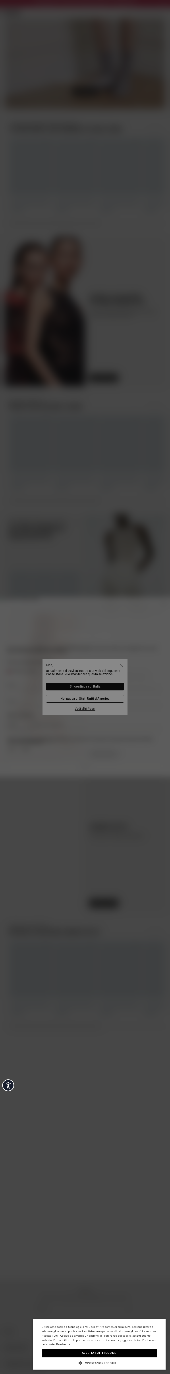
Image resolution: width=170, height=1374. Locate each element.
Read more (63, 1344)
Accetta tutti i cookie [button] (99, 1353)
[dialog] (99, 1344)
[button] (99, 1362)
